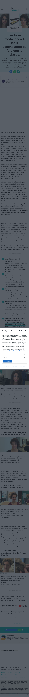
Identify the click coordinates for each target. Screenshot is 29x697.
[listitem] (14, 355)
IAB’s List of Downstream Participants (16, 350)
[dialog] (14, 348)
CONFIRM (7, 361)
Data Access (14, 366)
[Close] (26, 331)
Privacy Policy (22, 366)
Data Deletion (7, 366)
